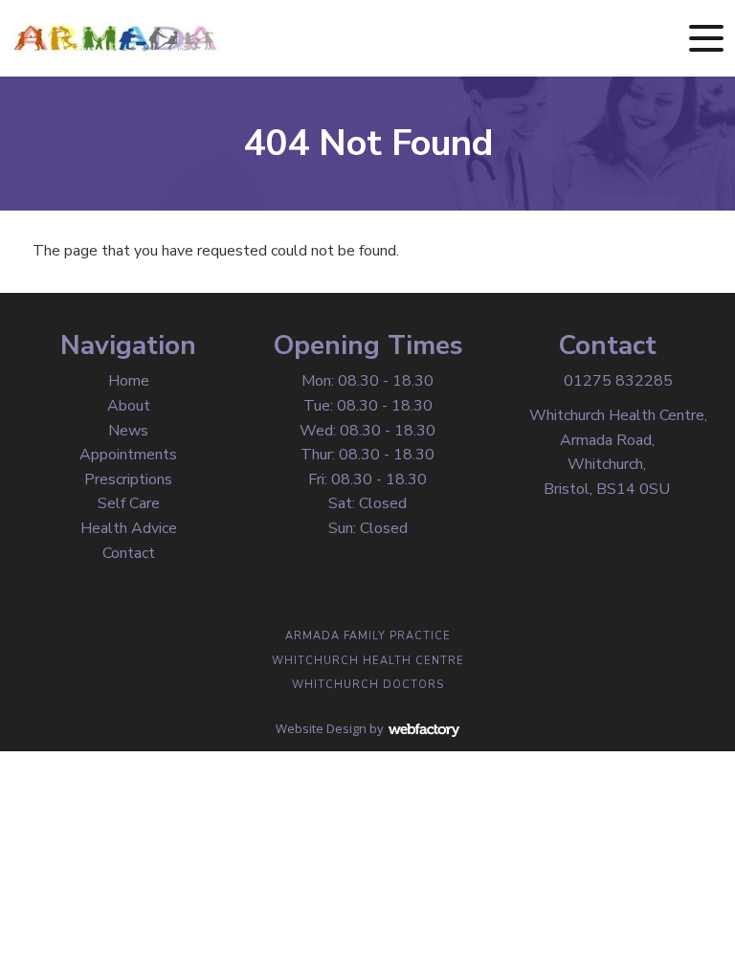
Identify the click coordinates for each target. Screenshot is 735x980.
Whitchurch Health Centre (368, 661)
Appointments (128, 454)
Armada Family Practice (368, 636)
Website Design (321, 728)
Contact (128, 553)
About (128, 405)
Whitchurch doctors (368, 685)
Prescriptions (128, 479)
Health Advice (128, 528)
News (128, 430)
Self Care (129, 503)
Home (128, 380)
